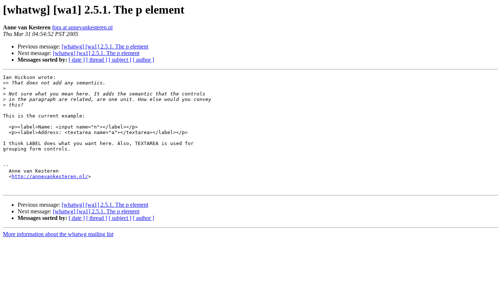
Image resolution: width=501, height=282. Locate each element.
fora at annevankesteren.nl (82, 27)
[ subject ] (120, 60)
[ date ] (77, 60)
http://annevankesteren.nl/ (50, 176)
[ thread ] (96, 60)
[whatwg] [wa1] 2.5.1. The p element (105, 46)
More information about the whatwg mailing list (58, 234)
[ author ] (143, 60)
